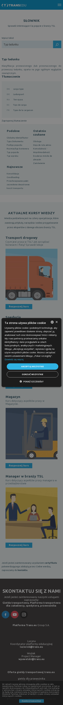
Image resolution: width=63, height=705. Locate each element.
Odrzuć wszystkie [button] (32, 374)
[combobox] (52, 322)
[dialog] (31, 352)
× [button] (56, 322)
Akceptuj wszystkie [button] (32, 366)
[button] (31, 381)
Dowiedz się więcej (14, 359)
